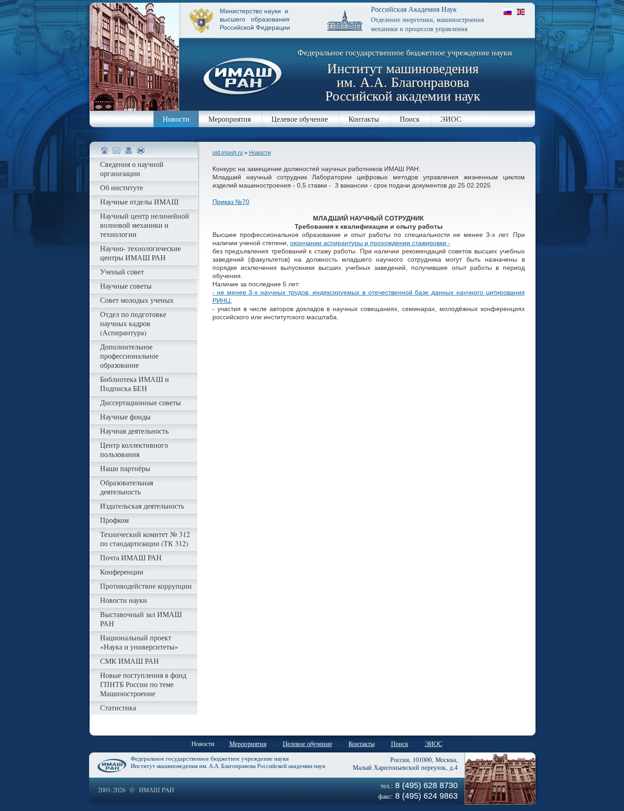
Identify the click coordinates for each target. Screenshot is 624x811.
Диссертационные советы (140, 402)
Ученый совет (122, 271)
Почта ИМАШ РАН (131, 557)
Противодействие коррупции (146, 586)
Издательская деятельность (142, 505)
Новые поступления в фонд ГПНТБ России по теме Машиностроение (143, 684)
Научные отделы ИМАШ (139, 201)
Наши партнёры (125, 468)
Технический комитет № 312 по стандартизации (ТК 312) (145, 538)
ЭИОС (450, 119)
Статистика (118, 707)
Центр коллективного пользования (134, 449)
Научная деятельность (134, 430)
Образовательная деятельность (126, 487)
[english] (520, 11)
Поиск (410, 119)
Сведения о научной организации (132, 168)
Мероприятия (229, 119)
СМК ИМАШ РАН (129, 661)
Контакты (364, 119)
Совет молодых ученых (137, 300)
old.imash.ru (227, 153)
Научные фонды (125, 416)
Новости (176, 119)
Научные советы (126, 285)
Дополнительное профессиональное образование (129, 356)
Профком (114, 520)
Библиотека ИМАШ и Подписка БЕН (134, 383)
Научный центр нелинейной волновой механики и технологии (144, 225)
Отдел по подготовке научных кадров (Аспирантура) (133, 323)
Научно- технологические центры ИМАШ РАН (140, 252)
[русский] (507, 11)
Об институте (121, 187)
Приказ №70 (230, 201)
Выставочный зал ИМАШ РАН (141, 618)
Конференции (121, 571)
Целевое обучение (299, 119)
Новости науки (123, 600)
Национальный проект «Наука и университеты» (139, 642)
